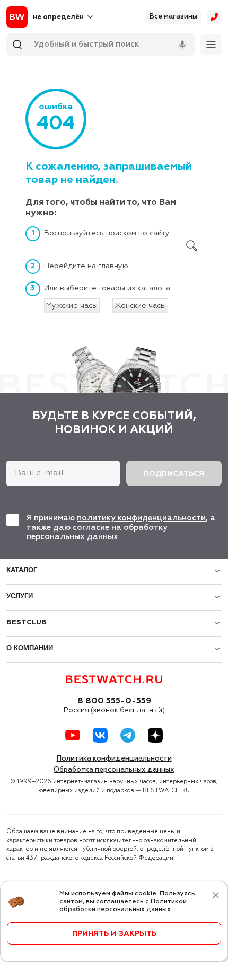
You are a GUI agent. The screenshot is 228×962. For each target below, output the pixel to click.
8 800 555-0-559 (114, 701)
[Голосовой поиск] (182, 44)
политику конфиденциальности (141, 518)
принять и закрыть (114, 934)
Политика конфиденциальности (114, 758)
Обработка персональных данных (114, 769)
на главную (107, 266)
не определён (58, 17)
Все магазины (173, 16)
